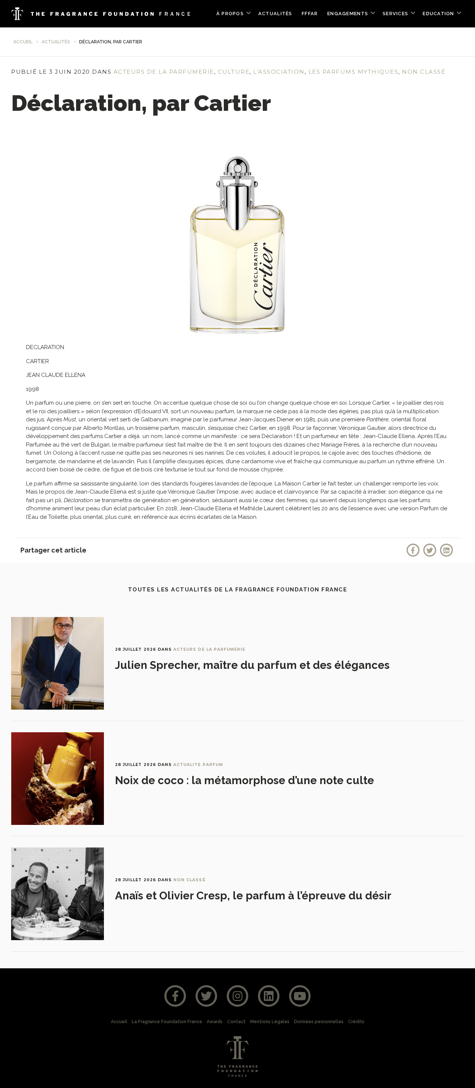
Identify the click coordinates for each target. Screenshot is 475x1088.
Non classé (423, 71)
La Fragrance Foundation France (167, 1021)
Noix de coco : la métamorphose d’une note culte (244, 780)
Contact (236, 1021)
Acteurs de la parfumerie (164, 71)
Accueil (23, 41)
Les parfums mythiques (353, 71)
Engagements (347, 13)
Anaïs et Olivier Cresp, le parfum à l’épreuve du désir (253, 895)
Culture (234, 71)
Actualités (275, 13)
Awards (215, 1021)
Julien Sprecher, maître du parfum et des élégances (252, 665)
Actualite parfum (198, 764)
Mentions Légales (269, 1021)
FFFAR (310, 13)
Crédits (356, 1021)
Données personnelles (319, 1021)
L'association (279, 71)
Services (395, 13)
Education (438, 13)
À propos (230, 13)
